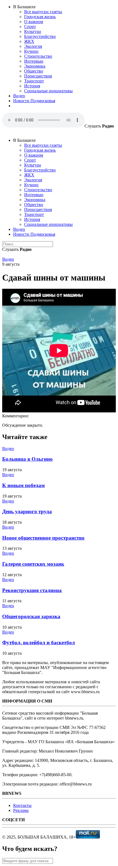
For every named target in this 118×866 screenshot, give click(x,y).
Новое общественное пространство (43, 538)
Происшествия (38, 76)
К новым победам (23, 485)
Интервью (33, 61)
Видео (19, 95)
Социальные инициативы (48, 90)
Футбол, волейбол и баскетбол (38, 642)
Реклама (21, 810)
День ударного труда (27, 511)
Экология (33, 46)
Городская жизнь (40, 16)
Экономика (34, 66)
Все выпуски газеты (43, 11)
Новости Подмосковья (34, 100)
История (32, 86)
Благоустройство (40, 36)
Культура (32, 31)
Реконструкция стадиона (32, 590)
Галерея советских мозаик (33, 564)
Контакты (22, 805)
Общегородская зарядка (31, 616)
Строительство (38, 56)
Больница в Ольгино (27, 459)
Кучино (31, 51)
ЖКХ (29, 41)
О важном (33, 21)
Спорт (30, 26)
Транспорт (34, 81)
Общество (33, 71)
